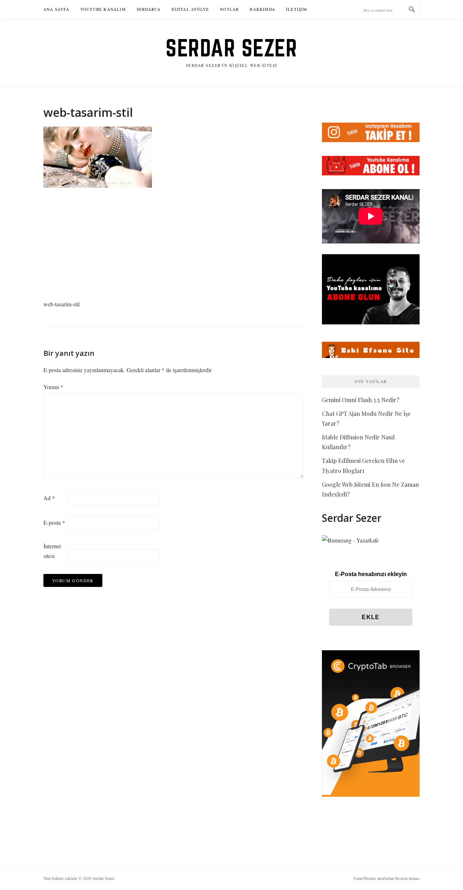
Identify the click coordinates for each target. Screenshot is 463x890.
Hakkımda (262, 9)
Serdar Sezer (231, 48)
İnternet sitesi (52, 550)
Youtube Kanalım (103, 9)
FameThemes (364, 878)
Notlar (229, 9)
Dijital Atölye (190, 9)
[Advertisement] (173, 245)
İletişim (296, 9)
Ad (49, 498)
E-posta (54, 522)
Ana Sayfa (56, 9)
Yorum (53, 387)
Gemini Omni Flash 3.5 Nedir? (360, 400)
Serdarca (149, 9)
